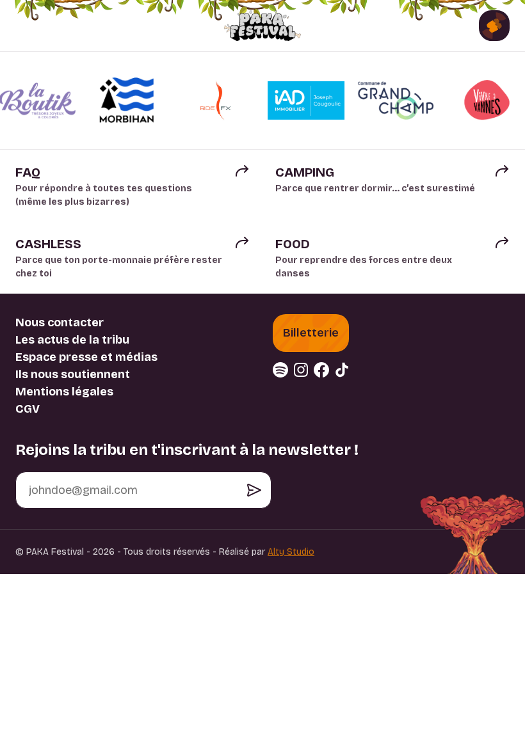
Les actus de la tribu (72, 340)
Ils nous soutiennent (72, 374)
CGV (27, 409)
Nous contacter (59, 322)
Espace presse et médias (86, 357)
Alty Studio (291, 551)
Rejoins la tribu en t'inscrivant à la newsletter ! (187, 450)
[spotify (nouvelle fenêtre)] (280, 370)
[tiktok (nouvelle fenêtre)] (342, 370)
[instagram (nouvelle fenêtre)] (301, 370)
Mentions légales (64, 392)
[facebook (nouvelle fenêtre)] (321, 370)
